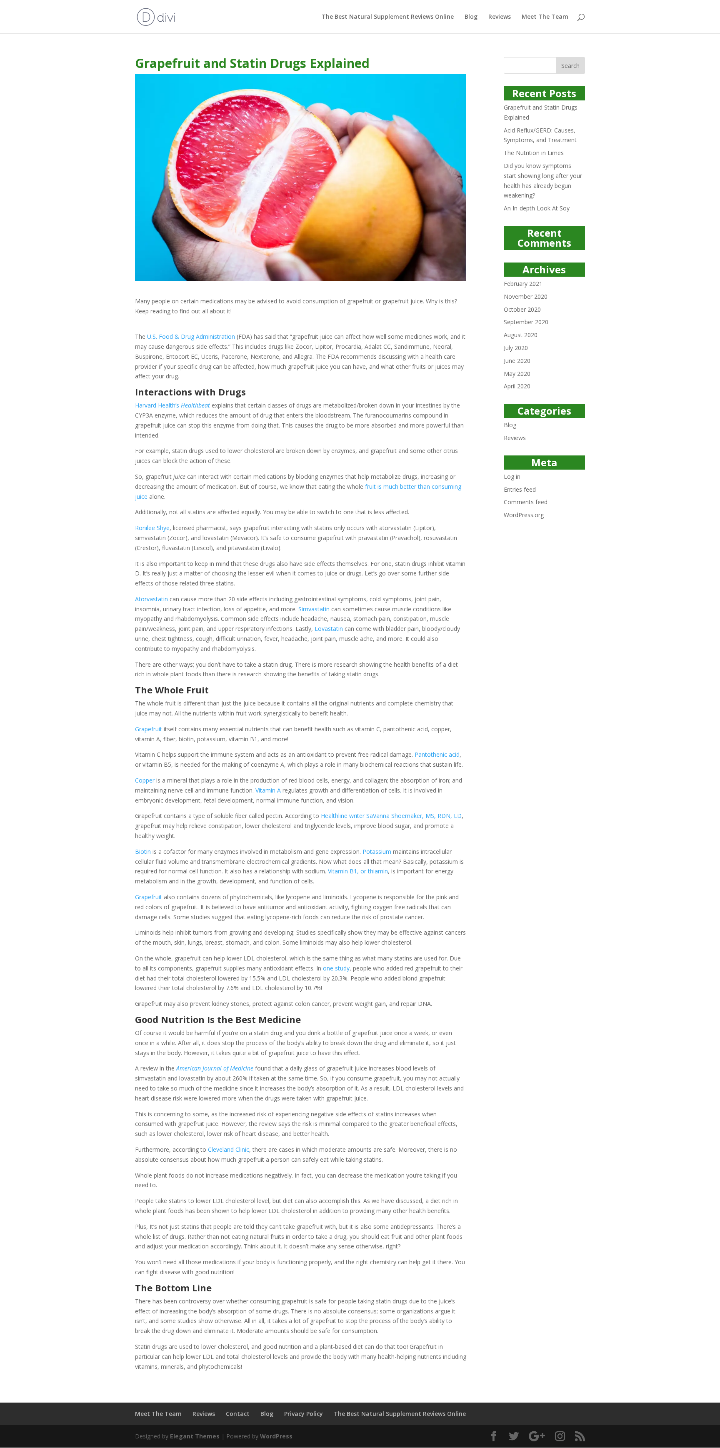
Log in (512, 476)
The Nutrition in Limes (534, 153)
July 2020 (516, 348)
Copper (145, 780)
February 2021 (523, 284)
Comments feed (526, 502)
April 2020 (517, 386)
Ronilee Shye (152, 528)
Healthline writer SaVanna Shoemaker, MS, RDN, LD (391, 816)
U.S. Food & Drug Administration (191, 336)
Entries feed (520, 489)
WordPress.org (524, 515)
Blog (471, 17)
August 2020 (521, 335)
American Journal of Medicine (214, 1068)
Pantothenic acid (437, 754)
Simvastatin (314, 609)
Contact (238, 1414)
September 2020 (526, 322)
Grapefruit (148, 729)
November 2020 (526, 296)
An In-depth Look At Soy (537, 208)
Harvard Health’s (172, 405)
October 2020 (522, 309)
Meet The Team (545, 17)
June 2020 (517, 361)
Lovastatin (329, 629)
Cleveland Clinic (228, 1149)
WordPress (276, 1436)
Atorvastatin (151, 599)
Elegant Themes (195, 1436)
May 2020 (517, 374)
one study (336, 968)
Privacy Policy (303, 1414)
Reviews (499, 17)
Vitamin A (268, 790)
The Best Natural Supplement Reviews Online (388, 17)
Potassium (376, 851)
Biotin (143, 851)
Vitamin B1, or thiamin (358, 871)
